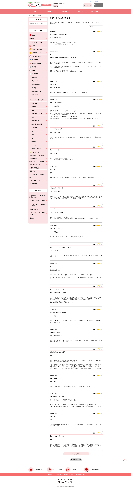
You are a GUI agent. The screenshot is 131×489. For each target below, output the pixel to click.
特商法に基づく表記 (69, 474)
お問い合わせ (58, 474)
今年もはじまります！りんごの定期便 (37, 213)
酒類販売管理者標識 (81, 474)
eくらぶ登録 (87, 5)
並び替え (94, 26)
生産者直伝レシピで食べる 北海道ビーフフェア (37, 196)
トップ (29, 15)
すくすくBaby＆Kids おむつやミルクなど (37, 204)
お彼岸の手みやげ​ (34, 209)
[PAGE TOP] (125, 461)
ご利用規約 (49, 474)
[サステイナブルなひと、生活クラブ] (65, 483)
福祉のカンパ (32, 218)
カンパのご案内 (33, 183)
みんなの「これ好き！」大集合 (37, 200)
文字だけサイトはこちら (96, 1)
